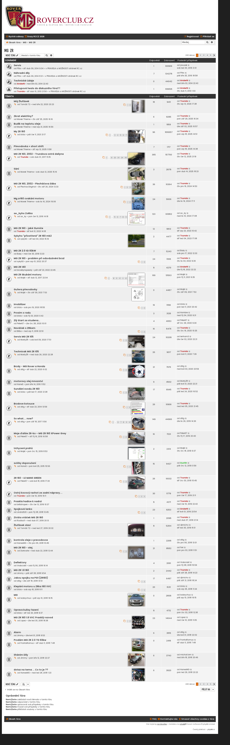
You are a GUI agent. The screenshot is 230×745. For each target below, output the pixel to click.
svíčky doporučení (25, 463)
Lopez (23, 620)
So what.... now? (23, 418)
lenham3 (184, 336)
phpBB (182, 724)
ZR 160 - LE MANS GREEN (27, 477)
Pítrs (19, 68)
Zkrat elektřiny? (23, 116)
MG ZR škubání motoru (27, 274)
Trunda (21, 91)
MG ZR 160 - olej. (23, 547)
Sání (16, 168)
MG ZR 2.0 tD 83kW (25, 250)
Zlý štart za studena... (27, 320)
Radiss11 (21, 520)
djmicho (184, 525)
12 (126, 278)
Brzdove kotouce (24, 403)
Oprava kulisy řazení (26, 609)
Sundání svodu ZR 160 (27, 388)
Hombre (184, 312)
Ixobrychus (25, 598)
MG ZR (8, 50)
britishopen (22, 504)
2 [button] (200, 55)
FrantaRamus (27, 643)
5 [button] (210, 55)
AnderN (21, 83)
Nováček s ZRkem (24, 328)
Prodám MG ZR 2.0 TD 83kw (30, 640)
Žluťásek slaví (22, 525)
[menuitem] (34, 37)
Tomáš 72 (25, 104)
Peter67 (20, 323)
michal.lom (185, 654)
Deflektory (20, 562)
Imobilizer (20, 304)
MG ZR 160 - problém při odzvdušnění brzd (39, 258)
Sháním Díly (21, 654)
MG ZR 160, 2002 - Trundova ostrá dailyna (39, 154)
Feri (181, 547)
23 (118, 158)
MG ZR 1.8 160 (21, 570)
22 (115, 158)
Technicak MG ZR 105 (26, 351)
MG (16, 595)
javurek (183, 65)
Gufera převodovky (25, 289)
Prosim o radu (22, 312)
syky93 (23, 239)
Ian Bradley (162, 724)
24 (122, 158)
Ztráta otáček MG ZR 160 (28, 517)
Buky (19, 253)
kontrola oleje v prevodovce (31, 540)
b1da (22, 134)
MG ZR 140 (20, 266)
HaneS (20, 384)
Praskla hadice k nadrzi (28, 501)
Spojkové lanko (23, 509)
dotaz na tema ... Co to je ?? (31, 669)
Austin (183, 463)
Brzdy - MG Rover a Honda (29, 366)
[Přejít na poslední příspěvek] (189, 65)
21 (111, 158)
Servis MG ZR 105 (23, 336)
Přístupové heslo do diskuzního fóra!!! (37, 88)
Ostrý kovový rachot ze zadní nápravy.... (38, 492)
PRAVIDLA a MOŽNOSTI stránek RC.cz (64, 68)
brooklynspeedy (24, 270)
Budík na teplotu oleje (27, 123)
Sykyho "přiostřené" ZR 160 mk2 (33, 235)
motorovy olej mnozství (28, 381)
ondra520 (22, 512)
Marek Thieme (23, 119)
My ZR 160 (19, 131)
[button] (214, 55)
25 (126, 158)
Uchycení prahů (23, 448)
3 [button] (203, 55)
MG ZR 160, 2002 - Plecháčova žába (35, 183)
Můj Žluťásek (21, 101)
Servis (17, 65)
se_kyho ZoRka (23, 213)
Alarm (17, 632)
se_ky (23, 216)
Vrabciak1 (21, 565)
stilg (22, 369)
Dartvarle (24, 550)
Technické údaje (24, 80)
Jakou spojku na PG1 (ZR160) (31, 577)
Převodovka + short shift (29, 146)
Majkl (22, 277)
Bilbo (19, 331)
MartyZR (24, 339)
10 (120, 278)
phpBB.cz (211, 729)
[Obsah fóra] (51, 18)
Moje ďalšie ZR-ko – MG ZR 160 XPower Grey (40, 433)
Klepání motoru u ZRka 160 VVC (32, 586)
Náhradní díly (22, 73)
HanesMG (21, 543)
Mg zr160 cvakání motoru (29, 198)
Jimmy (20, 573)
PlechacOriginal (28, 186)
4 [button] (207, 55)
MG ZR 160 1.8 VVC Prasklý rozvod (33, 617)
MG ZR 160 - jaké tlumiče (28, 228)
